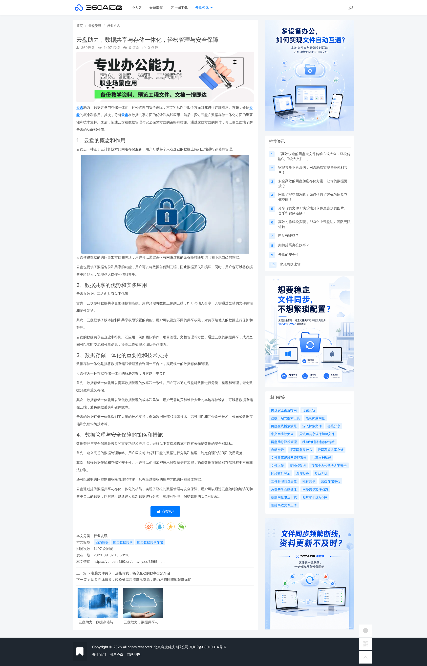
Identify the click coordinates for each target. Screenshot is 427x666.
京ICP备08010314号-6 (208, 647)
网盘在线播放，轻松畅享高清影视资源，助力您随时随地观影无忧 (141, 579)
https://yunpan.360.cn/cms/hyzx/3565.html (129, 561)
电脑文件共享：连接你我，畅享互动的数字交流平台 (131, 573)
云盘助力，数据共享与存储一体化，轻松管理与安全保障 (143, 622)
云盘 (79, 107)
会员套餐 (156, 7)
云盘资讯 (202, 7)
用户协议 (116, 654)
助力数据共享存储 (150, 542)
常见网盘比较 (290, 264)
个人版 (136, 7)
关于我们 (99, 654)
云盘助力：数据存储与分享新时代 (98, 622)
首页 (79, 26)
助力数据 (102, 542)
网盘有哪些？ (288, 235)
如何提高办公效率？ (293, 245)
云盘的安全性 (288, 254)
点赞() (167, 511)
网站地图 (134, 654)
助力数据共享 (122, 542)
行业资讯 (113, 26)
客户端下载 (179, 7)
